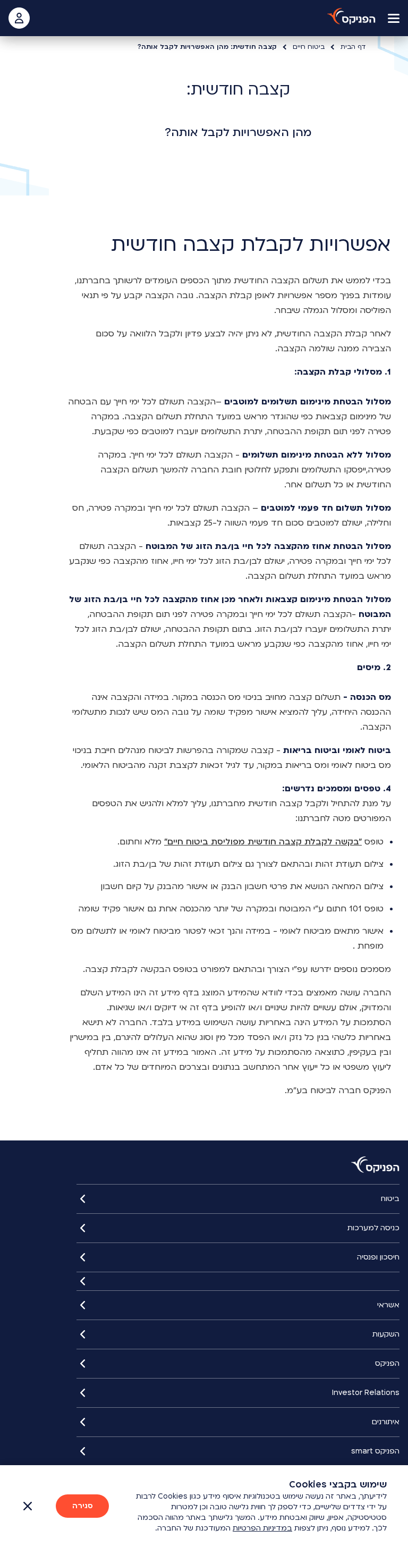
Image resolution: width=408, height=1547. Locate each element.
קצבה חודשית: (238, 89)
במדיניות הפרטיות (262, 1528)
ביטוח (390, 1199)
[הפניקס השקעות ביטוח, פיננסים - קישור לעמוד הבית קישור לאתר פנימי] (375, 1164)
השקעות (386, 1334)
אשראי (388, 1305)
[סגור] (238, 1281)
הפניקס (387, 1363)
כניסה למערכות (373, 1228)
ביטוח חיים (309, 47)
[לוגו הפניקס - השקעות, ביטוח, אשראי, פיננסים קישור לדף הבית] (351, 16)
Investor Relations (366, 1393)
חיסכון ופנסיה (378, 1257)
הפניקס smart (375, 1451)
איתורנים (386, 1422)
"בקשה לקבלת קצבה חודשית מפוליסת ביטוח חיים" (263, 842)
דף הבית (353, 47)
